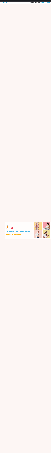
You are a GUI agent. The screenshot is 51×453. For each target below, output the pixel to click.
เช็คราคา (42, 2)
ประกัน (28, 2)
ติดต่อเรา (39, 2)
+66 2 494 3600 (47, 2)
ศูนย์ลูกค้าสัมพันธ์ (32, 2)
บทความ (36, 2)
